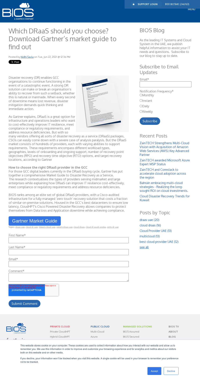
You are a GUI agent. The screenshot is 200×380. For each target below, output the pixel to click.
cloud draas (79, 227)
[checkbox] (165, 103)
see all (144, 247)
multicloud (150, 236)
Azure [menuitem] (94, 336)
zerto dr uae (113, 227)
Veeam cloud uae (47, 227)
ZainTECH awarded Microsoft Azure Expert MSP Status (165, 162)
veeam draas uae (64, 227)
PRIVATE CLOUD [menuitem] (60, 326)
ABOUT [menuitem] (173, 331)
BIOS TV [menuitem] (174, 326)
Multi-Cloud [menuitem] (97, 331)
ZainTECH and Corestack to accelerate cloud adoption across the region (163, 173)
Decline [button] (171, 371)
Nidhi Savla (27, 56)
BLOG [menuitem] (172, 336)
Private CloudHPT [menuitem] (60, 331)
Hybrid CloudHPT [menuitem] (60, 336)
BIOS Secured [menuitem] (131, 336)
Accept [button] (154, 371)
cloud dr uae (32, 227)
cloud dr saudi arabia (96, 227)
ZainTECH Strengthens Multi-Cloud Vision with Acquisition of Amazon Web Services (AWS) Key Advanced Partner (164, 149)
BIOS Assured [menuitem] (131, 331)
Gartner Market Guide (34, 221)
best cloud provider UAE (159, 242)
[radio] (165, 95)
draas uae (20, 227)
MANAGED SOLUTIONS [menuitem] (137, 326)
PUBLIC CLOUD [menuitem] (100, 326)
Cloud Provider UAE (156, 231)
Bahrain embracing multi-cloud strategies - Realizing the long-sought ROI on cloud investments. (164, 187)
